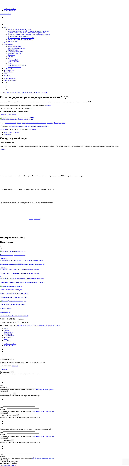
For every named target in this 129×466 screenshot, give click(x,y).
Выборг (29, 325)
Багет (9, 58)
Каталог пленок (9, 70)
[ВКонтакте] (5, 22)
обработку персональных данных (43, 389)
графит (48, 105)
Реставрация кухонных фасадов (18, 36)
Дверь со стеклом (13, 61)
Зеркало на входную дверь (16, 48)
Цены (5, 73)
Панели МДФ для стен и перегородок (20, 39)
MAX (2, 465)
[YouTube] (5, 24)
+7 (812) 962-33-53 (10, 78)
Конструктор (8, 68)
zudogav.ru (15, 366)
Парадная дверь (13, 50)
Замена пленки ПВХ (14, 46)
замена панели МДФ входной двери (17, 123)
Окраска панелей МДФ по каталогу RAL (21, 38)
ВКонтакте (32, 129)
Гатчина (57, 325)
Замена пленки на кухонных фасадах (19, 29)
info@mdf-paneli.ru (10, 9)
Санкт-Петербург (21, 325)
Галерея (6, 43)
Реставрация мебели (14, 67)
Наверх (4, 369)
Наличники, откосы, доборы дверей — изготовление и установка (29, 34)
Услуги (6, 27)
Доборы (10, 56)
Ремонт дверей (12, 41)
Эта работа (3, 129)
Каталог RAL (8, 72)
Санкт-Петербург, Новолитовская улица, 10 (14, 316)
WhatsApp (7, 465)
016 (30, 108)
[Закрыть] (12, 372)
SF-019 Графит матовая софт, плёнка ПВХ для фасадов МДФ (29, 126)
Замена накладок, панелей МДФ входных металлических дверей (28, 31)
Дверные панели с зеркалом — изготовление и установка (26, 33)
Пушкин (35, 325)
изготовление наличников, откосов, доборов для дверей (47, 123)
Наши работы (8, 44)
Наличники (11, 55)
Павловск (42, 325)
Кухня (10, 63)
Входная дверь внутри (15, 53)
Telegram (13, 465)
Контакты (7, 75)
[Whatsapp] (5, 20)
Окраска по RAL (13, 60)
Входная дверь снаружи (15, 51)
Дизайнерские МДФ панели (17, 65)
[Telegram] (5, 17)
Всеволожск (50, 325)
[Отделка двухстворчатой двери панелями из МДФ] (17, 118)
